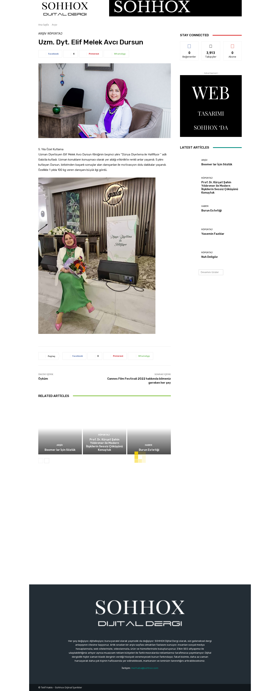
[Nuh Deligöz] (189, 255)
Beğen (189, 44)
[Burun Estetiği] (149, 428)
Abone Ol (232, 44)
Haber (148, 445)
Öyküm (43, 378)
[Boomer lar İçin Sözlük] (60, 428)
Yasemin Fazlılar (212, 233)
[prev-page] (40, 460)
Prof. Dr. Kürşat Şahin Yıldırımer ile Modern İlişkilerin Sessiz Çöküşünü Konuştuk (104, 445)
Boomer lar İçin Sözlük (60, 450)
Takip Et (211, 44)
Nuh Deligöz (209, 257)
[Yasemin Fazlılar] (189, 232)
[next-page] (46, 460)
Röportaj (54, 33)
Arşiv (54, 24)
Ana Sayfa (43, 24)
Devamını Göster (210, 272)
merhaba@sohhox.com (144, 668)
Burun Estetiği (149, 450)
